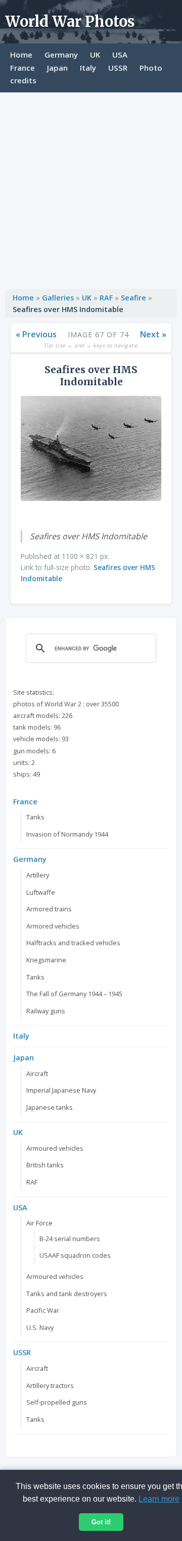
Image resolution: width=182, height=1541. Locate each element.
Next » (153, 334)
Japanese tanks (49, 1107)
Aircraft (37, 1073)
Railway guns (45, 1010)
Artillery (37, 875)
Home (21, 54)
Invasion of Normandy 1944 (67, 834)
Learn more (159, 1499)
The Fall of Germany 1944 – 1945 (74, 993)
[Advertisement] (91, 188)
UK (95, 54)
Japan (57, 68)
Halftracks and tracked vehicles (73, 942)
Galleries (58, 297)
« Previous (36, 334)
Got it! (101, 1522)
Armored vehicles (52, 926)
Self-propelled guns (56, 1402)
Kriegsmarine (46, 959)
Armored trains (49, 908)
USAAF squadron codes (75, 1255)
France (22, 68)
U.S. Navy (40, 1327)
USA (119, 54)
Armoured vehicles (54, 1148)
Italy (88, 68)
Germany (61, 54)
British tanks (45, 1164)
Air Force (39, 1222)
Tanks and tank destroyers (66, 1293)
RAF (106, 297)
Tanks (35, 816)
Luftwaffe (40, 892)
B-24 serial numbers (69, 1238)
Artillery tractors (50, 1385)
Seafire (133, 297)
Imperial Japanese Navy (61, 1090)
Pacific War (42, 1310)
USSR (117, 68)
